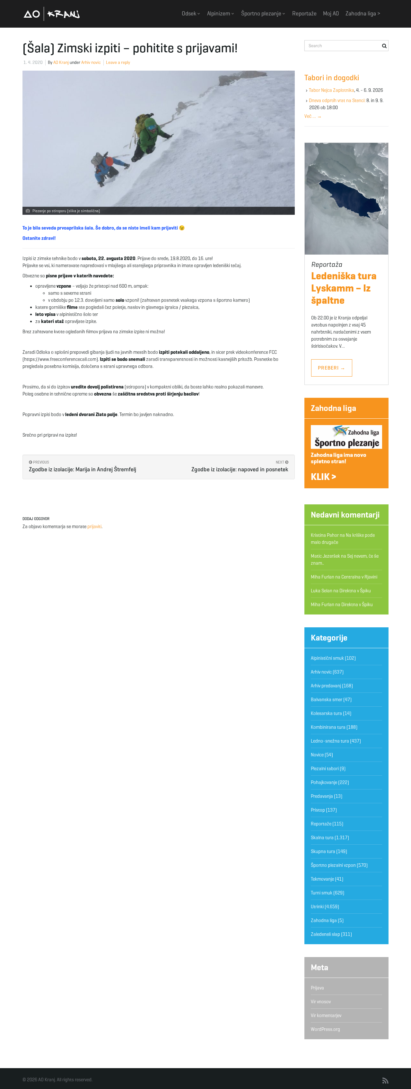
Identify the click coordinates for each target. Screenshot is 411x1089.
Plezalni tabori (325, 768)
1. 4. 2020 (33, 62)
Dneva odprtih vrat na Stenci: (337, 100)
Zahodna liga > (362, 13)
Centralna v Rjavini (359, 577)
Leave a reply (118, 62)
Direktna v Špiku (355, 591)
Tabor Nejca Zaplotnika (331, 90)
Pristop (318, 810)
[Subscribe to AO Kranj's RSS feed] (385, 1081)
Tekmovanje (322, 879)
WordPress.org (325, 1029)
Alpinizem (219, 13)
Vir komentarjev (326, 1015)
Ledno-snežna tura (330, 741)
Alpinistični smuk (327, 658)
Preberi (331, 368)
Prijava (317, 988)
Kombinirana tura (328, 727)
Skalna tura (322, 838)
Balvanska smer (326, 699)
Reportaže (304, 13)
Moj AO (331, 13)
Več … (313, 116)
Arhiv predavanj (326, 686)
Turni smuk (321, 893)
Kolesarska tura (326, 713)
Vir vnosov (321, 1002)
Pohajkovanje (324, 782)
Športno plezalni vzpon (333, 865)
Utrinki (317, 907)
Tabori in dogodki (331, 78)
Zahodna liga (333, 408)
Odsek (189, 13)
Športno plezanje (262, 13)
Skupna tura (323, 851)
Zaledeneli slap (325, 934)
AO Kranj (51, 13)
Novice (317, 755)
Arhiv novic (91, 62)
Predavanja (322, 796)
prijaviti (94, 526)
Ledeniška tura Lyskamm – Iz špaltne (344, 288)
